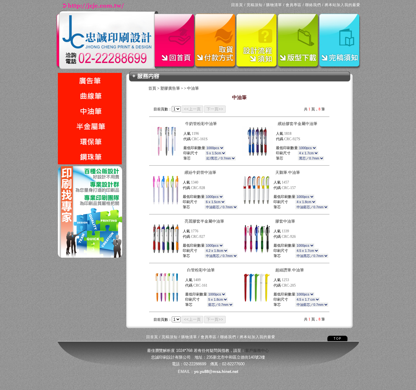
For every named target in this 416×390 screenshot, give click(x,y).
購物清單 (274, 5)
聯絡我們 (313, 5)
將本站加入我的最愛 (342, 5)
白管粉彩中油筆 (201, 270)
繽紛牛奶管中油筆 (200, 172)
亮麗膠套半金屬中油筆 (204, 221)
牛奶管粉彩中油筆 (201, 123)
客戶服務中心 (257, 350)
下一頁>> (214, 109)
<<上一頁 (192, 109)
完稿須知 (255, 5)
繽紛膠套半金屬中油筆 (297, 123)
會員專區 (293, 5)
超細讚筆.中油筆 (289, 270)
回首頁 (237, 5)
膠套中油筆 (285, 221)
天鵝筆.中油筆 (287, 172)
